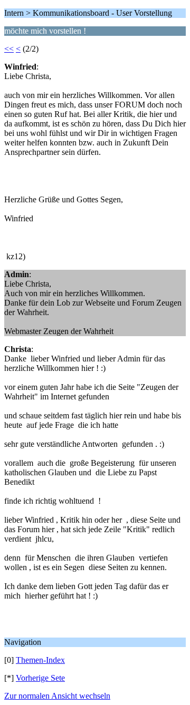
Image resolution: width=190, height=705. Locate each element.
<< (9, 48)
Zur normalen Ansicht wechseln (57, 695)
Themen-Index (40, 659)
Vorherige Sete (40, 677)
